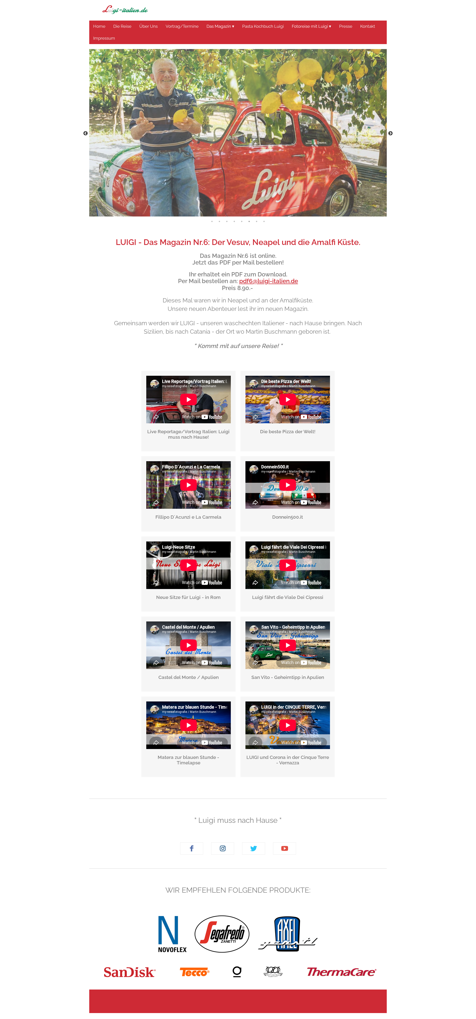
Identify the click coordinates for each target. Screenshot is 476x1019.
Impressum (104, 38)
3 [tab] (226, 221)
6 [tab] (249, 221)
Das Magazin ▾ (220, 26)
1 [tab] (211, 221)
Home (99, 26)
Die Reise (122, 26)
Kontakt (367, 26)
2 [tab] (219, 221)
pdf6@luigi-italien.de (268, 281)
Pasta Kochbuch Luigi (263, 26)
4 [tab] (234, 221)
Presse (345, 26)
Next (390, 133)
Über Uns (148, 26)
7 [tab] (256, 221)
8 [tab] (264, 221)
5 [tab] (241, 221)
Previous (85, 133)
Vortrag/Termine (182, 26)
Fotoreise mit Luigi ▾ (311, 26)
